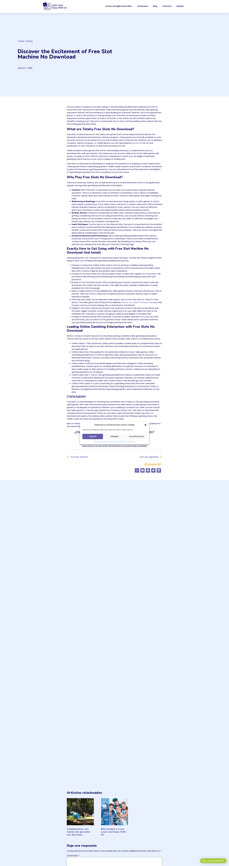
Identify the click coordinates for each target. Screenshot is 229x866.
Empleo (180, 6)
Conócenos (142, 6)
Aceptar (92, 436)
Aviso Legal (130, 441)
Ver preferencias (136, 436)
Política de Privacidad (117, 441)
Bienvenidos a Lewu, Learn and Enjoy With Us (113, 831)
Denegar (115, 436)
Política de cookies (101, 441)
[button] (145, 425)
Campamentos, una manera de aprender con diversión (78, 831)
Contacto (167, 6)
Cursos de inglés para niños (118, 6)
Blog (155, 6)
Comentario (73, 856)
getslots (136, 143)
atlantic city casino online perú (135, 302)
